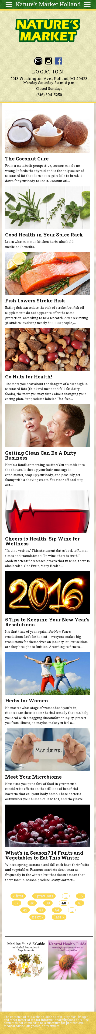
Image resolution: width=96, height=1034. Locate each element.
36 (81, 896)
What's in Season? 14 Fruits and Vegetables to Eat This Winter (44, 855)
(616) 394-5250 (49, 94)
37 (16, 903)
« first (18, 896)
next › (37, 917)
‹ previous (44, 896)
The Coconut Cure (27, 158)
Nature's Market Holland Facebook (59, 61)
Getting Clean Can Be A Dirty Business (40, 455)
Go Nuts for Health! (28, 376)
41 (80, 903)
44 (57, 910)
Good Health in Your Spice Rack (44, 234)
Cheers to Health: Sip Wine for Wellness (42, 541)
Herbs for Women (26, 700)
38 (32, 903)
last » (59, 917)
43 (41, 910)
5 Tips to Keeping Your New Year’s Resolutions (47, 622)
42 (25, 910)
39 (48, 903)
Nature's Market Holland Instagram (48, 61)
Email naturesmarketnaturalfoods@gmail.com (38, 61)
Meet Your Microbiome (33, 776)
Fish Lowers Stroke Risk (35, 300)
